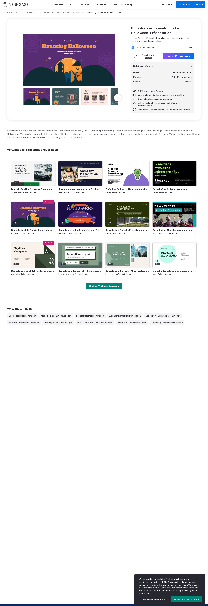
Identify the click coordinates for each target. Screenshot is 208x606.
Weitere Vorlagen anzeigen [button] (104, 286)
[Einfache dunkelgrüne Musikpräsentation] (174, 255)
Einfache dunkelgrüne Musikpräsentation (174, 271)
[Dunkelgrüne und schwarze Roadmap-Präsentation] (33, 173)
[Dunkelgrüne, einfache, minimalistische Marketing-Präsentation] (127, 255)
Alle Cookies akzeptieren (186, 599)
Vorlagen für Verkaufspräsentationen (163, 316)
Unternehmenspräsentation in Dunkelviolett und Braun (80, 189)
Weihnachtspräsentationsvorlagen (125, 316)
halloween (67, 12)
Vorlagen (85, 4)
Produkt (58, 4)
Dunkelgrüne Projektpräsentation (170, 189)
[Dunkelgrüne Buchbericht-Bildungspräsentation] (80, 255)
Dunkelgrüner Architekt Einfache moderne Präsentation (33, 271)
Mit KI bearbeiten (180, 56)
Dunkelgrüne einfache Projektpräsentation (127, 230)
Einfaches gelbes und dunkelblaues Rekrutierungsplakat (127, 189)
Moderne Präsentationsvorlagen (56, 316)
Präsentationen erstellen (26, 12)
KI (71, 4)
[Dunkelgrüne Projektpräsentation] (174, 173)
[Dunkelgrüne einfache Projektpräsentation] (127, 214)
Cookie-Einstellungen (154, 599)
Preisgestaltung (122, 4)
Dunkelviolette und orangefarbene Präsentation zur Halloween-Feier (80, 230)
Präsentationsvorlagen (49, 12)
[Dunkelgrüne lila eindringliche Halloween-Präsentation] (33, 214)
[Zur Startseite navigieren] (15, 4)
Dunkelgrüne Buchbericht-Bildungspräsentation (80, 271)
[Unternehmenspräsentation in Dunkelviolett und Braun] (80, 173)
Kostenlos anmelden (190, 4)
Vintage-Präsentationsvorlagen (131, 322)
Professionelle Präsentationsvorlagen (94, 322)
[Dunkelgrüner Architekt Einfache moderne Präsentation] (33, 255)
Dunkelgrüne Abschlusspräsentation (172, 230)
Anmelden (166, 4)
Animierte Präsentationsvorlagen (24, 322)
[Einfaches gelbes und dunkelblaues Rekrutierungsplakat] (127, 173)
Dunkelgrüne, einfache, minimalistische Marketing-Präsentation (127, 271)
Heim (9, 12)
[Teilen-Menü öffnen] (191, 48)
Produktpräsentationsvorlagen (58, 322)
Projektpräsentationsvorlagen (90, 316)
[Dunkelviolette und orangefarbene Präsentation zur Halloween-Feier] (80, 214)
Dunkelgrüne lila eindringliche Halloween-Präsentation (33, 230)
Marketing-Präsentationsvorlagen (167, 322)
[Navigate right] (117, 97)
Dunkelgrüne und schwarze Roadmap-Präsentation (33, 189)
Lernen (101, 4)
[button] (146, 56)
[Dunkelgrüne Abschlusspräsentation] (174, 214)
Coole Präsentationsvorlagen (22, 316)
